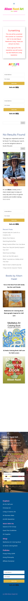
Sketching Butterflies (9, 241)
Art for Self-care (8, 504)
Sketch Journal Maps (9, 253)
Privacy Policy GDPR (9, 553)
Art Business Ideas (8, 515)
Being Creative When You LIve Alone (14, 244)
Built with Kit (14, 87)
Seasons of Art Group (9, 527)
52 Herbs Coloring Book (10, 546)
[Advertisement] (14, 412)
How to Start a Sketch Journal (12, 265)
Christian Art (7, 508)
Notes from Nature (9, 238)
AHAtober (9, 465)
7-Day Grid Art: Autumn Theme (12, 268)
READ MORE (6, 199)
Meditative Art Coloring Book (12, 542)
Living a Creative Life (9, 512)
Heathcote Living (10, 41)
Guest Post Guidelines (9, 530)
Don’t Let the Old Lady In (10, 256)
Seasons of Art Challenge (15, 462)
